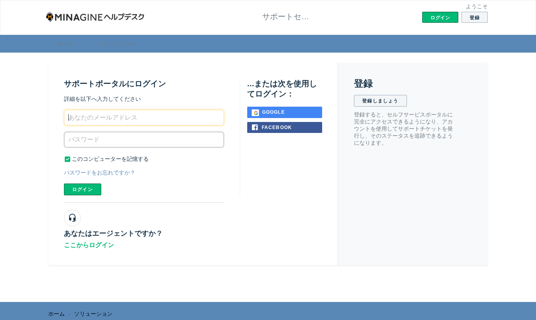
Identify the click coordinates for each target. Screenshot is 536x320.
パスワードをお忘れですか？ (99, 172)
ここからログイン (89, 245)
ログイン (82, 189)
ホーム (66, 43)
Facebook (277, 127)
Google (273, 112)
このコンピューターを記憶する (110, 159)
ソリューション (117, 43)
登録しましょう (380, 101)
